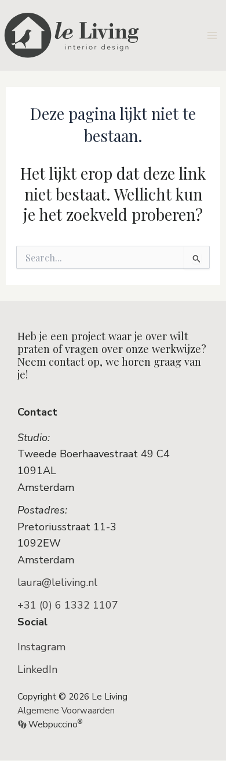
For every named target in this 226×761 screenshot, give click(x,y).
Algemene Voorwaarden (66, 710)
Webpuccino (54, 724)
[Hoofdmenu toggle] (212, 35)
